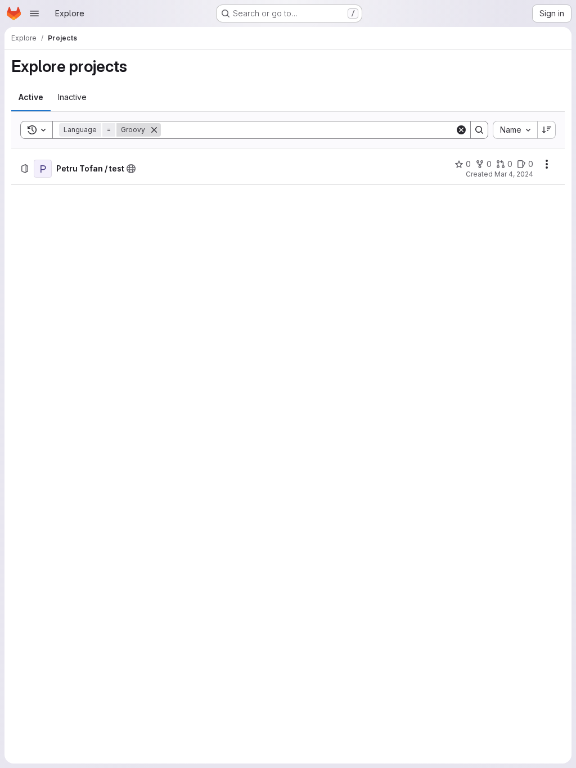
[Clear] (461, 130)
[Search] (479, 130)
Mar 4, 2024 (513, 174)
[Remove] (154, 130)
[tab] (31, 97)
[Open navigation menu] (34, 13)
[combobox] (515, 130)
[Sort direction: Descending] (547, 130)
